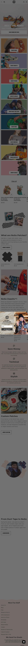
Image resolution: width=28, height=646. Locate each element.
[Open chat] (23, 641)
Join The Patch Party (7, 329)
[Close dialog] (27, 312)
